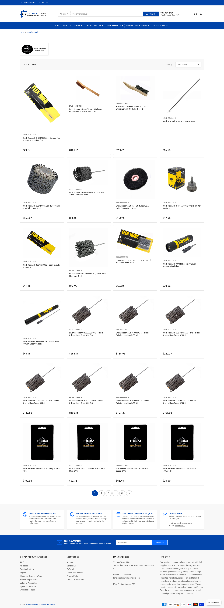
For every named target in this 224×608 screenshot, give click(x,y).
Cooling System (27, 569)
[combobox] (115, 14)
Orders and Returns (75, 573)
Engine (23, 573)
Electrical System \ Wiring (31, 576)
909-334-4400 (180, 525)
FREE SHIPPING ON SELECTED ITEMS (34, 3)
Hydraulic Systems (28, 586)
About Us (67, 26)
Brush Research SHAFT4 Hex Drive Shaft (179, 121)
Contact (78, 26)
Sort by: (169, 64)
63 (122, 493)
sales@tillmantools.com (183, 523)
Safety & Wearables (28, 583)
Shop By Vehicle (114, 26)
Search (152, 14)
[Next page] (129, 493)
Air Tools (24, 566)
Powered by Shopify (47, 604)
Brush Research (32, 32)
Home (57, 26)
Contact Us (71, 566)
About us (70, 562)
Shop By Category (93, 26)
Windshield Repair (27, 590)
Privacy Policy (73, 576)
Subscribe (160, 542)
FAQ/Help (71, 569)
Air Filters (24, 562)
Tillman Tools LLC (32, 604)
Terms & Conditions (75, 579)
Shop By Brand (159, 26)
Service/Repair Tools (29, 579)
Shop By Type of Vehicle (136, 26)
